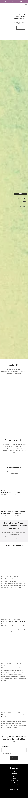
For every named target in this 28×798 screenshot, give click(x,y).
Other (3, 665)
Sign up (14, 757)
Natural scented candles (10, 619)
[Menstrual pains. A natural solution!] (14, 648)
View (21, 1)
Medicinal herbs (15, 576)
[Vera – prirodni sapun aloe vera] (21, 482)
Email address (5, 746)
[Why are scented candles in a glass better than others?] (14, 697)
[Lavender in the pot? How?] (14, 561)
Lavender (4, 576)
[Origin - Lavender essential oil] (21, 503)
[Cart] (26, 5)
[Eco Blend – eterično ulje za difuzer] (7, 503)
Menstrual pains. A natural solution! (11, 668)
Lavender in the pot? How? (9, 578)
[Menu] (2, 5)
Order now (21, 27)
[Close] (26, 1)
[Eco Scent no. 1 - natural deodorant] (7, 482)
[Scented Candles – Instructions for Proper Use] (14, 604)
